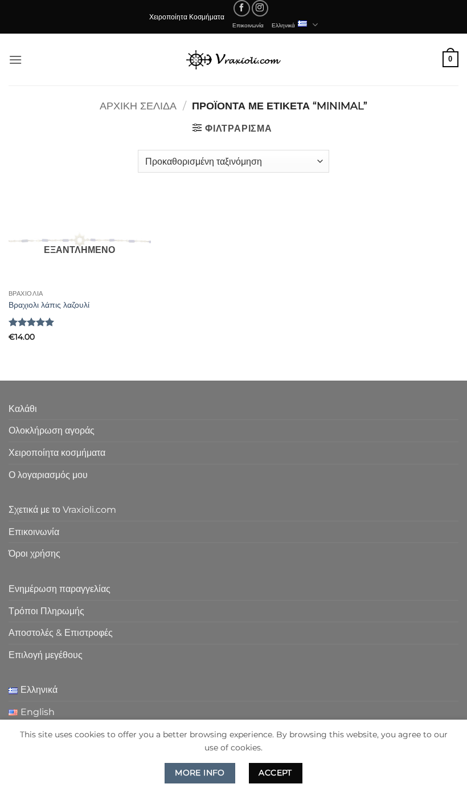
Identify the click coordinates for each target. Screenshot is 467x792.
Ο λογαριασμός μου (48, 475)
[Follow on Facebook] (241, 8)
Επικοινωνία (248, 25)
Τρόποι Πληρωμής (46, 611)
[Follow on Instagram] (260, 8)
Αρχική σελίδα (138, 105)
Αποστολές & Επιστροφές (61, 632)
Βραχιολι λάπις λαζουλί (49, 305)
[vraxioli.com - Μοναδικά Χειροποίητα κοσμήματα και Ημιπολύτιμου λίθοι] (233, 59)
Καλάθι (23, 408)
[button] (15, 60)
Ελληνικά (283, 25)
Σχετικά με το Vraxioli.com (62, 509)
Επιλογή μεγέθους (46, 655)
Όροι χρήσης (34, 553)
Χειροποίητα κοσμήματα (57, 452)
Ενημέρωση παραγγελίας (59, 588)
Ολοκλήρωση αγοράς (52, 430)
